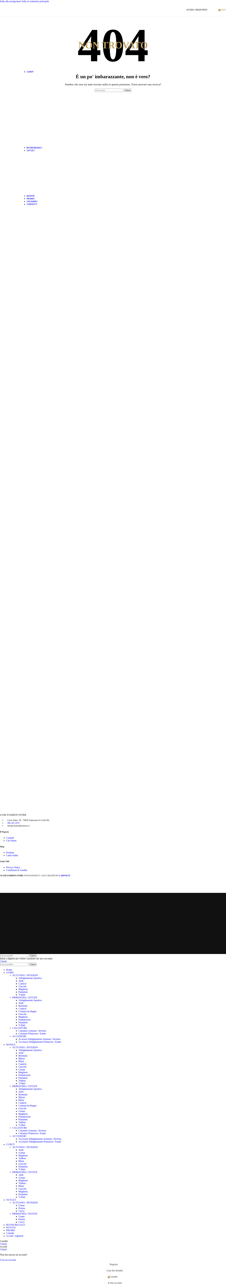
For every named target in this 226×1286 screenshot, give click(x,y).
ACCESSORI (19, 1036)
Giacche (22, 986)
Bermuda (22, 1005)
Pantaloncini (24, 1019)
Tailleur (22, 1080)
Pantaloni (23, 992)
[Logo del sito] (8, 12)
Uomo (21, 1205)
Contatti (10, 837)
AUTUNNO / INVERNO (25, 975)
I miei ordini (12, 855)
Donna (21, 1208)
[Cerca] (210, 10)
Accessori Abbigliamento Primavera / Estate (39, 1042)
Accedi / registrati (14, 1236)
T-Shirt (21, 994)
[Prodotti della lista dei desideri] (215, 10)
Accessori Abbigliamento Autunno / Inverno (39, 1139)
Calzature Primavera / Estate (32, 1033)
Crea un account (8, 1260)
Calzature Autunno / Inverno (32, 1030)
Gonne (21, 1069)
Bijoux (21, 1058)
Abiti (20, 981)
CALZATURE (19, 1028)
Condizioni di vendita (16, 870)
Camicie (22, 983)
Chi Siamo (11, 840)
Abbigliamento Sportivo (30, 978)
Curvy (21, 1211)
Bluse (21, 1061)
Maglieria (23, 989)
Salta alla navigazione (11, 1)
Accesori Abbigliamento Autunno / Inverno (39, 1039)
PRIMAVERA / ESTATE (24, 997)
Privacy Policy (13, 867)
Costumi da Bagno (27, 1011)
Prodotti (10, 852)
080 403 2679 (13, 823)
